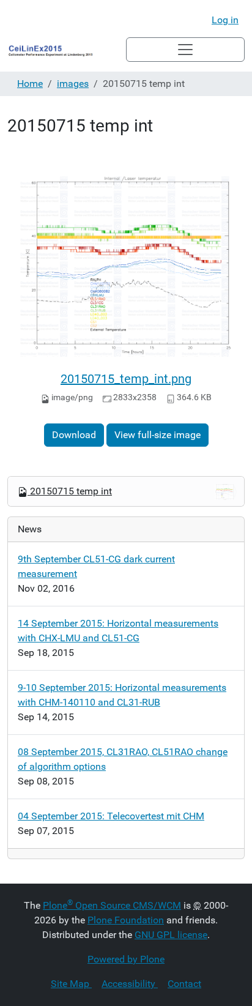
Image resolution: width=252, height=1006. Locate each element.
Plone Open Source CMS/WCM (112, 905)
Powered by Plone (126, 959)
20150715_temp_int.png (126, 378)
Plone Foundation (125, 920)
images (73, 83)
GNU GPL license (171, 935)
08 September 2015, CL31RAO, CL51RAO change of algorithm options (123, 759)
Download (74, 435)
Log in (225, 20)
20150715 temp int (71, 491)
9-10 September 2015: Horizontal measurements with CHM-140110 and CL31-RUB (122, 695)
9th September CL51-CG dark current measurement (96, 566)
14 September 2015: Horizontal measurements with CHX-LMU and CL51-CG (118, 630)
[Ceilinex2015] (66, 49)
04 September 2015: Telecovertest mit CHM (111, 816)
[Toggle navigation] (185, 49)
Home (30, 83)
